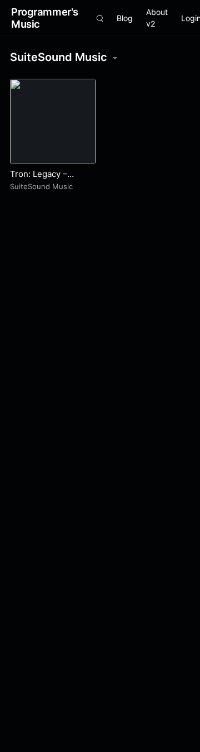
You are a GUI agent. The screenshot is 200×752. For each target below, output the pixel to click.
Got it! (155, 45)
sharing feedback (62, 66)
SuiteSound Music (41, 186)
